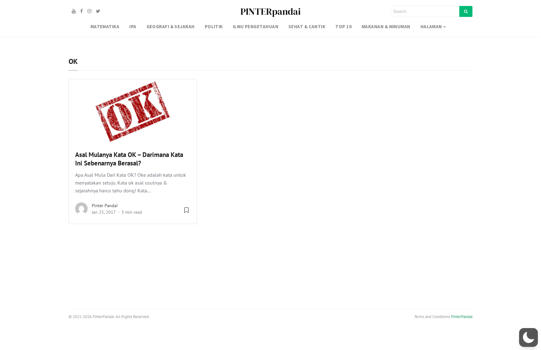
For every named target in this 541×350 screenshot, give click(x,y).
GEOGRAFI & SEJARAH (171, 26)
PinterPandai (461, 316)
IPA (132, 26)
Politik (214, 26)
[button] (528, 337)
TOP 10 (343, 26)
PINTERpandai (270, 11)
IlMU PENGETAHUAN (255, 26)
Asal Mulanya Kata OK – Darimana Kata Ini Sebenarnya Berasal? (129, 158)
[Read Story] (186, 212)
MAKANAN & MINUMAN (386, 26)
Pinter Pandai (105, 205)
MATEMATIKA (105, 26)
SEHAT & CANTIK (306, 26)
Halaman (431, 26)
